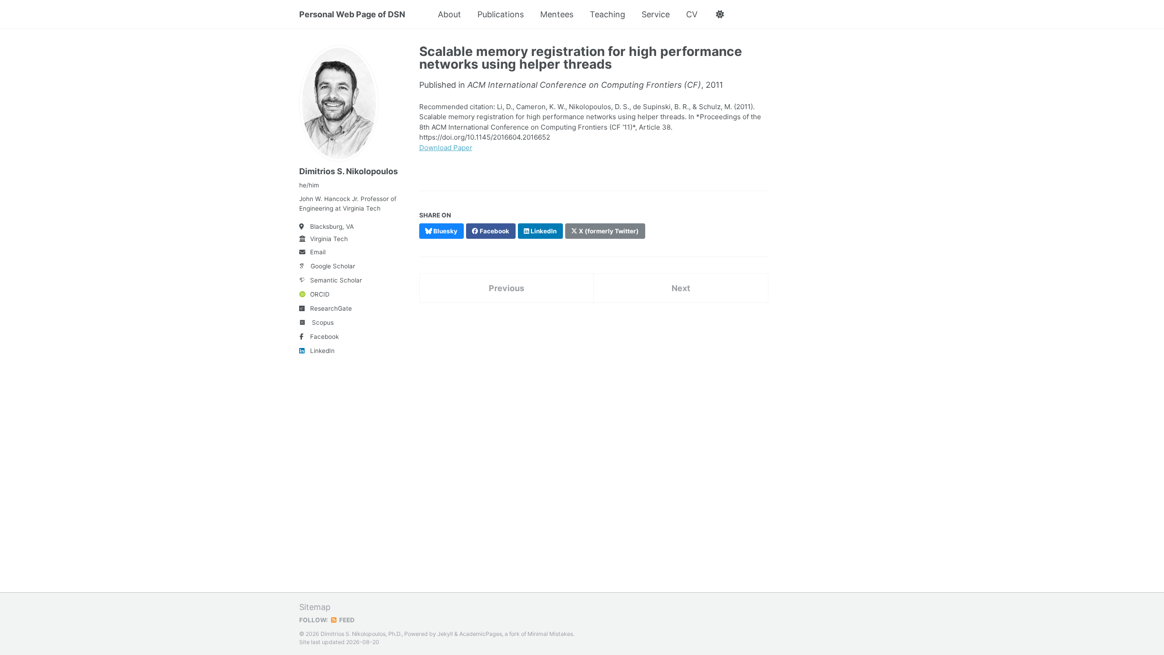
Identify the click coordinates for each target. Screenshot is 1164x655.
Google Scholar (333, 266)
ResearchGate (331, 308)
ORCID (320, 294)
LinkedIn (322, 350)
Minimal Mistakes (550, 633)
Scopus (323, 322)
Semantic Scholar (336, 280)
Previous (506, 288)
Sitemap (315, 607)
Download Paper (445, 147)
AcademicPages (480, 633)
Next (681, 288)
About (449, 14)
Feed (346, 620)
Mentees (556, 14)
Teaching (607, 14)
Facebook (324, 336)
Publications (500, 14)
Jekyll (445, 633)
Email (318, 252)
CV (691, 14)
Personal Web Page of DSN (352, 14)
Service (656, 14)
